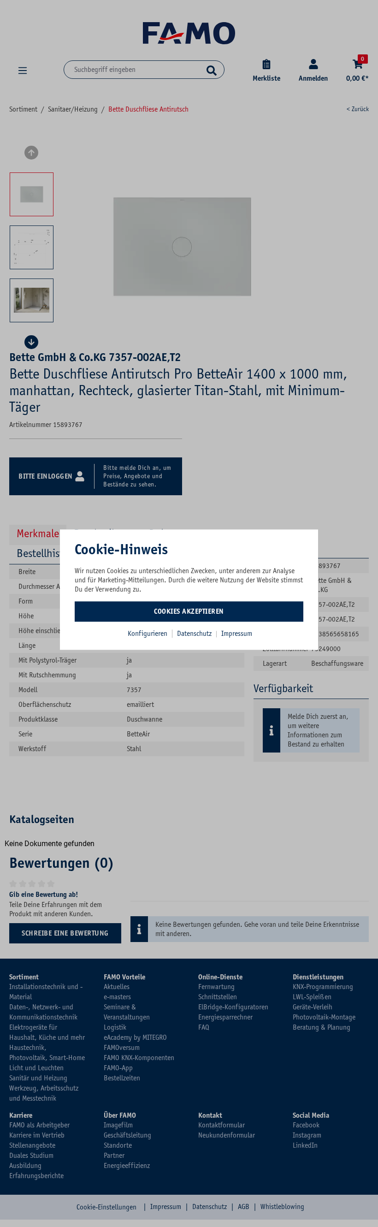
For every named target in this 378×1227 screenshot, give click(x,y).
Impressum (236, 633)
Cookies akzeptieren (189, 611)
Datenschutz (195, 633)
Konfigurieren (147, 633)
